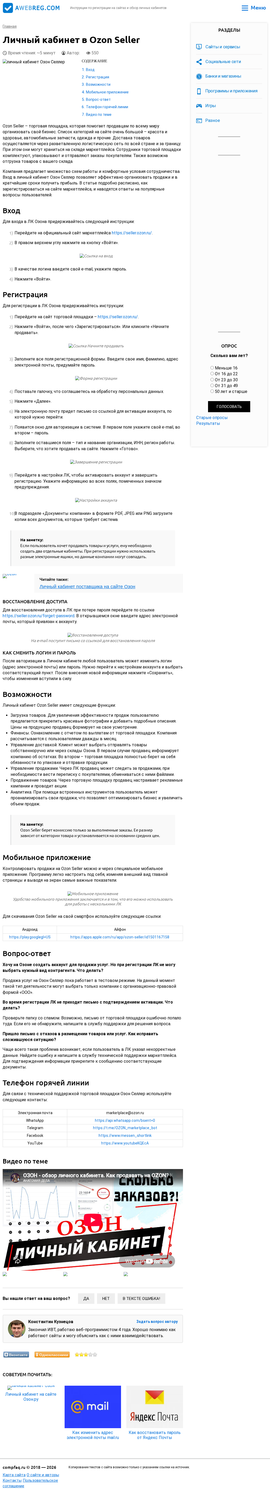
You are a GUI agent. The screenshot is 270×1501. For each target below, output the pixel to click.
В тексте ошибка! (141, 1298)
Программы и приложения (231, 90)
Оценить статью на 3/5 (86, 1354)
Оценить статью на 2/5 (81, 1354)
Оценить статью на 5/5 (95, 1354)
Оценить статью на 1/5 (77, 1354)
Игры (210, 105)
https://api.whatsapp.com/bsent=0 (125, 1120)
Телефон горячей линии (107, 107)
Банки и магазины (223, 76)
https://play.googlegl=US (30, 937)
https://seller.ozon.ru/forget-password (38, 615)
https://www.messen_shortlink (125, 1135)
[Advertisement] (229, 244)
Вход (90, 70)
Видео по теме (99, 114)
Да (86, 1298)
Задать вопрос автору (157, 1321)
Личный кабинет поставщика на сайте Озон (87, 586)
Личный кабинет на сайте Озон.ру (30, 1397)
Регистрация (97, 77)
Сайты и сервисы (222, 46)
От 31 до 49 (226, 385)
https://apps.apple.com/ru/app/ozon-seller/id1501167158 (119, 937)
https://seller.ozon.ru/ (132, 232)
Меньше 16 (226, 367)
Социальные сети (223, 61)
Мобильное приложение (107, 92)
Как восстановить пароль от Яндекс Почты (155, 1435)
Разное (212, 120)
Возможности (98, 84)
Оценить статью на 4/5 (90, 1354)
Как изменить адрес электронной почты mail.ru (93, 1435)
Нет (106, 1298)
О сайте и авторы (43, 1474)
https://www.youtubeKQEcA (125, 1143)
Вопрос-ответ (98, 99)
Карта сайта (14, 1474)
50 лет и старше (231, 391)
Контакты (12, 1480)
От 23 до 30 (226, 379)
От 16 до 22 (226, 373)
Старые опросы (212, 417)
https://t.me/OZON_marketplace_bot (125, 1128)
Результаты (208, 423)
